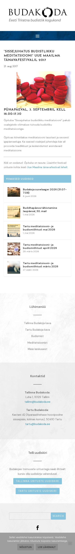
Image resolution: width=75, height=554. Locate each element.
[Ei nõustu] (70, 543)
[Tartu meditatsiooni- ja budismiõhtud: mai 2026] (13, 230)
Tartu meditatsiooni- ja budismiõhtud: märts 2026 (40, 264)
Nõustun (25, 547)
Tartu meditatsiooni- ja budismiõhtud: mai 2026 (39, 228)
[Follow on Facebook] (37, 527)
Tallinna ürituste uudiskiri (37, 481)
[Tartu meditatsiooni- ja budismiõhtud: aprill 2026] (13, 249)
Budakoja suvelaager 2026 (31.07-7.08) (45, 191)
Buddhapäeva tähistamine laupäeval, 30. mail (40, 209)
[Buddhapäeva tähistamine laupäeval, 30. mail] (13, 212)
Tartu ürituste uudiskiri (37, 491)
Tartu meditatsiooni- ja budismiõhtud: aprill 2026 (40, 246)
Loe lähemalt (47, 547)
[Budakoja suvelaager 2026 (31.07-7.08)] (13, 193)
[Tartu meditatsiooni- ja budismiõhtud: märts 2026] (13, 267)
